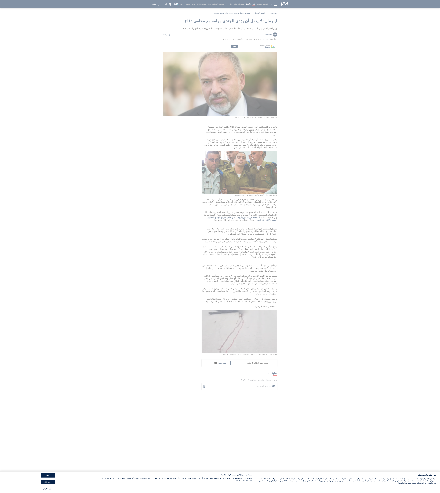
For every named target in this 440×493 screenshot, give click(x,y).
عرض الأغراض (47, 488)
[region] (220, 482)
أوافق (48, 475)
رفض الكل (47, 482)
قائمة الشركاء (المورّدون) (244, 480)
